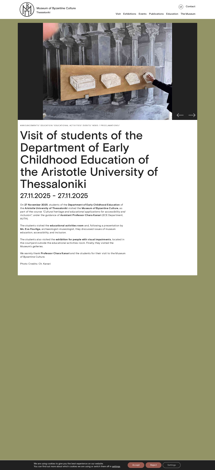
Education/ (47, 125)
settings (116, 466)
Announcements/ (30, 125)
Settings (171, 465)
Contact (190, 6)
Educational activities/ (68, 125)
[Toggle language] (181, 6)
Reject (153, 465)
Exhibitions (129, 13)
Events (143, 13)
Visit (118, 13)
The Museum (188, 13)
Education (172, 13)
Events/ (87, 125)
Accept (136, 465)
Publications (156, 13)
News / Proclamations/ (106, 125)
